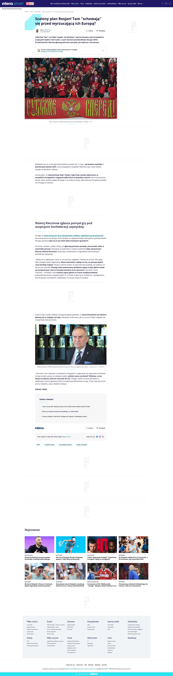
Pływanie (110, 652)
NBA (88, 625)
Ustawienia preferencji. (90, 669)
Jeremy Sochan (91, 627)
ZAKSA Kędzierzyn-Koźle (134, 634)
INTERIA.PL (106, 669)
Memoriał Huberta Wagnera (135, 629)
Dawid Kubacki (71, 625)
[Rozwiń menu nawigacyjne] (170, 3)
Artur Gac (48, 30)
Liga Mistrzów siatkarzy (134, 625)
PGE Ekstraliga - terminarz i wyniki (56, 625)
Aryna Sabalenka (71, 650)
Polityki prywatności (78, 669)
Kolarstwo (110, 650)
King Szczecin (90, 629)
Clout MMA (111, 627)
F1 (88, 641)
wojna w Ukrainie (82, 445)
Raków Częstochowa (32, 629)
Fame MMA (111, 625)
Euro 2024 (29, 625)
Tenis (69, 637)
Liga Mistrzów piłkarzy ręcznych (55, 641)
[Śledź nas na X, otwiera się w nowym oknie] (102, 437)
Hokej (29, 637)
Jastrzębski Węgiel (132, 631)
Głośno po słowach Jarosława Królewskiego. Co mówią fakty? (60, 411)
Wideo (109, 643)
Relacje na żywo (112, 641)
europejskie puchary (65, 445)
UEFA (38, 445)
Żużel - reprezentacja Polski (54, 629)
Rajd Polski (90, 645)
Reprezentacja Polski (32, 643)
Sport (31, 11)
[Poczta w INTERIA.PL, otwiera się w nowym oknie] (166, 3)
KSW (109, 629)
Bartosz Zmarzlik (51, 631)
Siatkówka (132, 621)
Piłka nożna (38, 11)
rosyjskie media (49, 445)
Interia (26, 11)
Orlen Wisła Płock (51, 643)
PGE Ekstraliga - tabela (53, 627)
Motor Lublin (50, 634)
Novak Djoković (71, 652)
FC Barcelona (30, 634)
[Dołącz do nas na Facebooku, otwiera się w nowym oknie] (97, 437)
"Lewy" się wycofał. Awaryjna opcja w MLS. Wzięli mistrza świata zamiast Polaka (66, 406)
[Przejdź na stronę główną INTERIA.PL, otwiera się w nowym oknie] (7, 3)
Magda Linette (71, 645)
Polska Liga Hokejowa (32, 645)
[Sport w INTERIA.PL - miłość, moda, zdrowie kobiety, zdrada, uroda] (19, 3)
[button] (75, 3)
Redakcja (132, 637)
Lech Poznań (30, 631)
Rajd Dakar (90, 643)
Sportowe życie (112, 645)
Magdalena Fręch (71, 648)
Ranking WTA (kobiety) (73, 641)
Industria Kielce (51, 645)
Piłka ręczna (52, 637)
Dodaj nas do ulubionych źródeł (59, 51)
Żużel (49, 621)
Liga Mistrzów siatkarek (134, 627)
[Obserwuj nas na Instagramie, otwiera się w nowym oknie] (100, 437)
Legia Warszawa (31, 627)
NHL (28, 641)
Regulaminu (67, 669)
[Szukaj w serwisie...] (162, 3)
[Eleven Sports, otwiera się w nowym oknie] (30, 3)
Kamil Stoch (70, 627)
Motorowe (92, 637)
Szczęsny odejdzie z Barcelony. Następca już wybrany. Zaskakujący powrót (64, 416)
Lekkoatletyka (111, 648)
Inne (110, 637)
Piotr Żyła (69, 629)
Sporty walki (113, 621)
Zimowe (71, 621)
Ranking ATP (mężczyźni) (73, 643)
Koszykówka (93, 621)
